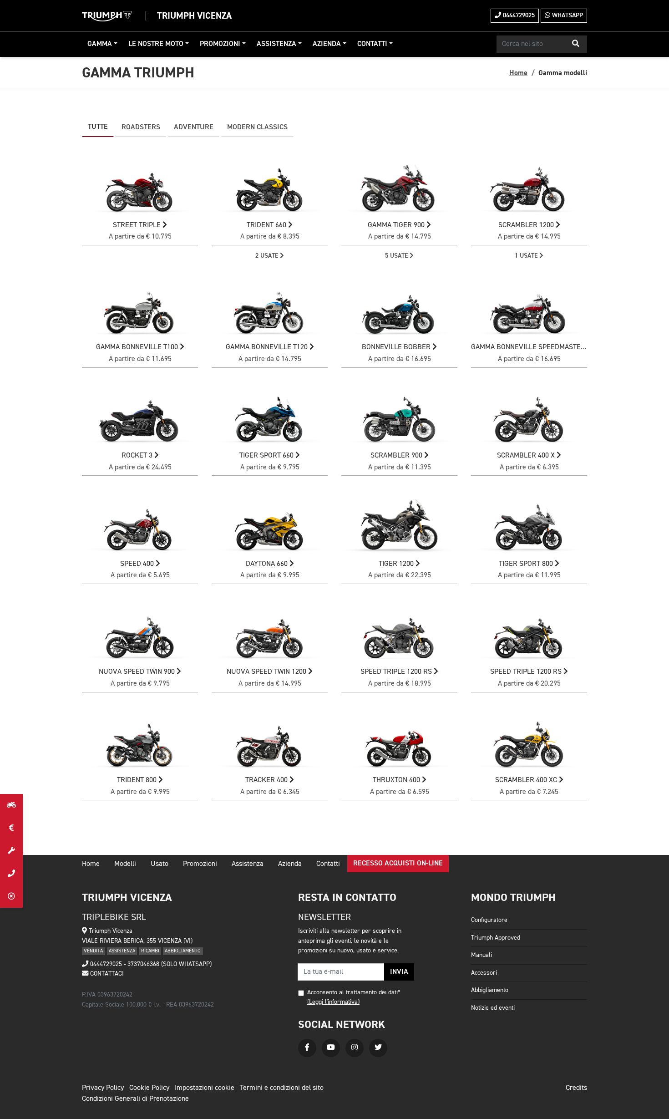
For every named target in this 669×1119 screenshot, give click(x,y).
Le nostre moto (155, 44)
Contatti (372, 44)
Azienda (327, 44)
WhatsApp (566, 15)
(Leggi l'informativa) (333, 1002)
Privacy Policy (103, 1088)
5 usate (397, 256)
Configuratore (489, 920)
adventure (193, 127)
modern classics (257, 127)
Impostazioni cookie (204, 1088)
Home (518, 72)
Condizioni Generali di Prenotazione (135, 1099)
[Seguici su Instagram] (354, 1048)
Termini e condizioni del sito (282, 1088)
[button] (575, 44)
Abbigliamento (489, 990)
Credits (576, 1088)
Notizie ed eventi (493, 1008)
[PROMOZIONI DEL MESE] (11, 828)
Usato (159, 864)
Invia (399, 972)
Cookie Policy (149, 1088)
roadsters (141, 127)
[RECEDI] (11, 896)
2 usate (267, 256)
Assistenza (276, 44)
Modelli (125, 864)
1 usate (527, 256)
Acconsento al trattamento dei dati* (353, 992)
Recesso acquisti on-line (398, 863)
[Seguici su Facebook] (307, 1048)
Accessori (484, 973)
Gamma (99, 44)
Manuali (481, 955)
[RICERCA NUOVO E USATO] (11, 805)
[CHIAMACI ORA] (11, 873)
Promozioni (220, 44)
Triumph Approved (495, 938)
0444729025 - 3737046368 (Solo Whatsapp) (150, 964)
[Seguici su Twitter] (378, 1048)
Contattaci (106, 974)
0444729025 (518, 15)
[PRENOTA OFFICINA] (11, 850)
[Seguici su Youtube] (331, 1048)
